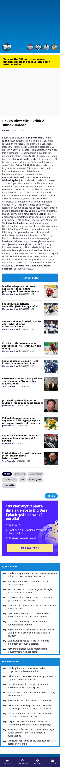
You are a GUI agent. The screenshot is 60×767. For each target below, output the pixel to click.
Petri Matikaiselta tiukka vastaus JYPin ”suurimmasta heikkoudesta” (21, 456)
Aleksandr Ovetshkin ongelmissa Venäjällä (30, 700)
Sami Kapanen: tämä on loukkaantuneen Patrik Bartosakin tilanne (32, 742)
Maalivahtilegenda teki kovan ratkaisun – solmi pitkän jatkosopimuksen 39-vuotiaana (20, 289)
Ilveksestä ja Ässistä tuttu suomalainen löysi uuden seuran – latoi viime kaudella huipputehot (31, 732)
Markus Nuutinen (10, 294)
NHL (22, 479)
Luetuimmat (12, 661)
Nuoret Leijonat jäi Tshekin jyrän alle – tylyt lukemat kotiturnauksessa (21, 324)
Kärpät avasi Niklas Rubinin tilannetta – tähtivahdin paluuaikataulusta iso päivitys (29, 723)
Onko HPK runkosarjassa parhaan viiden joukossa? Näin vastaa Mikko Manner (22, 381)
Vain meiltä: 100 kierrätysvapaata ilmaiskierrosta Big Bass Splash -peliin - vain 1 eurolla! (27, 61)
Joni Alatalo (7, 405)
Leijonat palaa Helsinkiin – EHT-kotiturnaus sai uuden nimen (20, 362)
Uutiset (5, 130)
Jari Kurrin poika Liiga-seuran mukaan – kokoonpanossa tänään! (22, 402)
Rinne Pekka (9, 485)
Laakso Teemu (36, 474)
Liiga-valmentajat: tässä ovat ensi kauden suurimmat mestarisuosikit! (29, 715)
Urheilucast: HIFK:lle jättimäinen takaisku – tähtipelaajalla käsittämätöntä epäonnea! (30, 707)
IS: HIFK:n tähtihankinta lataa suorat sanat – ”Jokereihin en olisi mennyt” (21, 346)
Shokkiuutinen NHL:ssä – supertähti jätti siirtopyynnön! (20, 305)
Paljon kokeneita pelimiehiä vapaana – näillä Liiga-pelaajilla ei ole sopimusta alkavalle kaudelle (21, 420)
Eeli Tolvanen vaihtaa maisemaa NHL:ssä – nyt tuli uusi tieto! (32, 694)
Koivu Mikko (20, 474)
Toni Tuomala (8, 386)
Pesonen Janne (35, 479)
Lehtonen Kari (10, 479)
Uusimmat (11, 566)
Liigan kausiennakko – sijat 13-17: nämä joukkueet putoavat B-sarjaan (21, 438)
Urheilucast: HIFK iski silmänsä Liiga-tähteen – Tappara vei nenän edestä (32, 678)
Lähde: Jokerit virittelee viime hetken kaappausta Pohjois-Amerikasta (27, 670)
